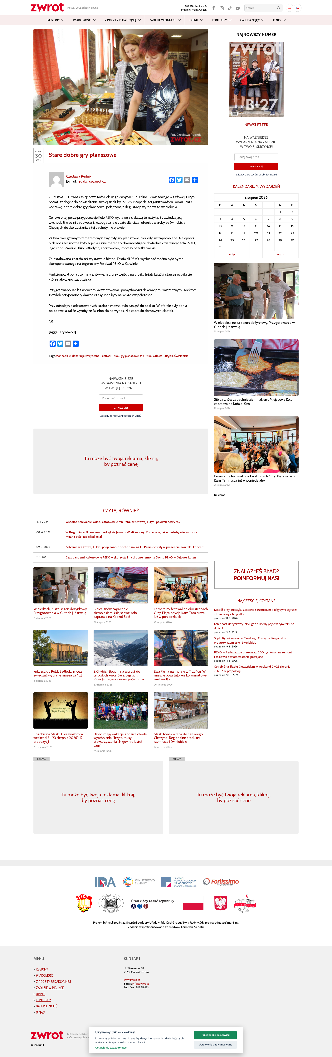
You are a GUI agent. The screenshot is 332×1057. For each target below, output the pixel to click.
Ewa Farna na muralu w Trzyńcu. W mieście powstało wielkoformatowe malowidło (180, 675)
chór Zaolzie (63, 356)
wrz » (280, 254)
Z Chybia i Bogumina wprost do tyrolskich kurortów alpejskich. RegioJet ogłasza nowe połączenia (119, 675)
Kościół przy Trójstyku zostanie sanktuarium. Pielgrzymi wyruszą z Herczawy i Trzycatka (255, 612)
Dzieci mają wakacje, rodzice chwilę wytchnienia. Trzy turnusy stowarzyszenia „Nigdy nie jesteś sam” (120, 740)
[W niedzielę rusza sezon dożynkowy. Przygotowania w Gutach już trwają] (60, 585)
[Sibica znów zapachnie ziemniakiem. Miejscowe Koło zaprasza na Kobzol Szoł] (121, 585)
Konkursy (219, 20)
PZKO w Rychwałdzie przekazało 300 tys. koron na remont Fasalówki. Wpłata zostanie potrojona (253, 655)
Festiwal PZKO (110, 356)
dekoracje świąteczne (86, 356)
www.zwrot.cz (132, 979)
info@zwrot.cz (140, 983)
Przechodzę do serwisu (216, 1034)
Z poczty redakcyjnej (120, 20)
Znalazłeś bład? (256, 575)
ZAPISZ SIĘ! (121, 407)
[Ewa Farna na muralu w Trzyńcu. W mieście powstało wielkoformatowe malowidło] (181, 648)
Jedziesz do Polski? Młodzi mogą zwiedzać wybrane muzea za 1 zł (57, 673)
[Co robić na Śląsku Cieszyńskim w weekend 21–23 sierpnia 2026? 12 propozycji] (60, 710)
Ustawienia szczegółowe (111, 1047)
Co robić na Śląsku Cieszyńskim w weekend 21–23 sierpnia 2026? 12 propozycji (58, 738)
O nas (277, 20)
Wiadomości (82, 20)
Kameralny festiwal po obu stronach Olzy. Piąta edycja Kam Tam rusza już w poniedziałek (181, 613)
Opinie (193, 20)
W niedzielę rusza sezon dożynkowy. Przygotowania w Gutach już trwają (60, 611)
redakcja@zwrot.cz (91, 181)
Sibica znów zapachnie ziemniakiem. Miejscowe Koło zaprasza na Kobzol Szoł (115, 613)
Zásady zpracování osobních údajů (120, 415)
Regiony (53, 20)
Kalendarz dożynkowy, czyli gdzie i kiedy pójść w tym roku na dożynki (254, 626)
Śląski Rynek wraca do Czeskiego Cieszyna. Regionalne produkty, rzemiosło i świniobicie (178, 738)
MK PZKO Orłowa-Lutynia (156, 356)
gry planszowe (129, 356)
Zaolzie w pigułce (162, 20)
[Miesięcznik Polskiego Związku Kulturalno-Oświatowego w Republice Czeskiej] (49, 7)
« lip (232, 254)
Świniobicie (181, 356)
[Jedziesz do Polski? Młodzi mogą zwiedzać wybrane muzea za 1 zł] (60, 648)
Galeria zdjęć (250, 20)
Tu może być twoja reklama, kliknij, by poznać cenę (121, 461)
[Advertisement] (256, 524)
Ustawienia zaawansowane (215, 1044)
